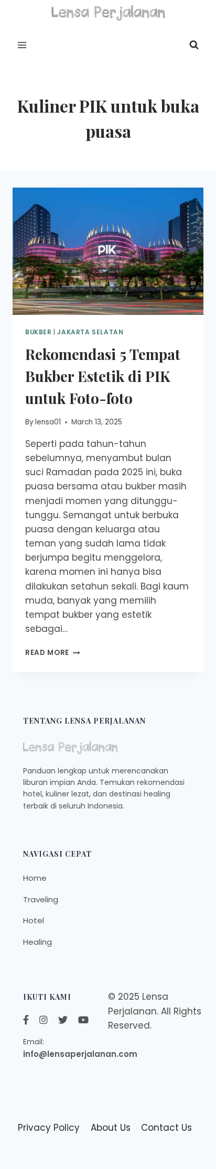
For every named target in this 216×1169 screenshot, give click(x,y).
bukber (38, 332)
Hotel (33, 920)
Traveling (40, 899)
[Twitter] (63, 1019)
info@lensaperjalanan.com (80, 1053)
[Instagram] (43, 1019)
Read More (52, 653)
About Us (111, 1127)
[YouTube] (83, 1019)
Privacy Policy (49, 1127)
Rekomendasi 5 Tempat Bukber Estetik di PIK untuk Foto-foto (102, 376)
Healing (37, 941)
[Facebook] (26, 1019)
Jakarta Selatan (90, 332)
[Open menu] (22, 45)
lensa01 (48, 422)
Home (35, 877)
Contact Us (166, 1127)
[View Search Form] (194, 45)
